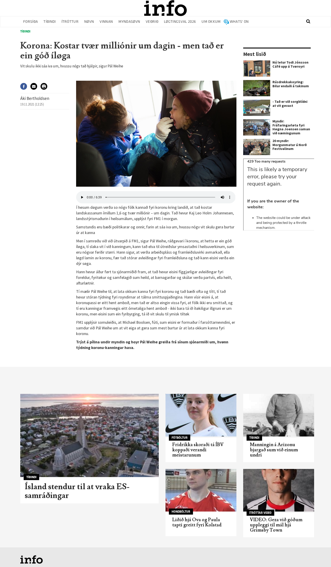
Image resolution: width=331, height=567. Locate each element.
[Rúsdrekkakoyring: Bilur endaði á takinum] (256, 88)
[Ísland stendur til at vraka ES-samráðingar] (89, 435)
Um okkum (211, 21)
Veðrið (152, 21)
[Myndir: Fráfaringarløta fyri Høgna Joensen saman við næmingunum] (256, 127)
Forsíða (30, 21)
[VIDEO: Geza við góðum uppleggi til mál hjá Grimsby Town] (278, 490)
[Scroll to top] (318, 554)
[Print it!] (46, 86)
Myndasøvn (129, 21)
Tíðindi (49, 21)
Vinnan (106, 21)
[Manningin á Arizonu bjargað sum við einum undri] (278, 415)
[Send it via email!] (35, 86)
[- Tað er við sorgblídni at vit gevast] (256, 108)
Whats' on (239, 21)
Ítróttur (70, 21)
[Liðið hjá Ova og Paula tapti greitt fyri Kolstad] (201, 490)
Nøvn (89, 21)
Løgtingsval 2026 (180, 21)
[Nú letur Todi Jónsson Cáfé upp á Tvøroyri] (256, 68)
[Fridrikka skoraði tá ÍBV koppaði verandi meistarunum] (201, 415)
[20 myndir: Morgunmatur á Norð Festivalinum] (256, 147)
